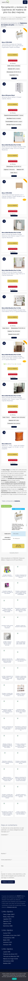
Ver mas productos (6, 506)
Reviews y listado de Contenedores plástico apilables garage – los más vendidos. (7, 745)
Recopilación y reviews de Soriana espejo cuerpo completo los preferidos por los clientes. (7, 813)
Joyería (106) (6, 952)
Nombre (3, 853)
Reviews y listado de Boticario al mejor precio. (20, 626)
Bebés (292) (6, 940)
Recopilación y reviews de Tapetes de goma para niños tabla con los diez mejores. (20, 610)
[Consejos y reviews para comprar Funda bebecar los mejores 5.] (7, 688)
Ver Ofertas (13, 63)
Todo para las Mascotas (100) (11, 956)
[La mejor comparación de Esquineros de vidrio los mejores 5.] (20, 569)
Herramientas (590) (8, 961)
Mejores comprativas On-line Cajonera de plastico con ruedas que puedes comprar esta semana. (20, 779)
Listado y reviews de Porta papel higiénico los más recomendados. (20, 813)
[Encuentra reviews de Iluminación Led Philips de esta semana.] (7, 585)
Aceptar (14, 978)
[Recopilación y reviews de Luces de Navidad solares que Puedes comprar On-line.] (20, 721)
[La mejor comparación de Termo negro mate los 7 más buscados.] (7, 721)
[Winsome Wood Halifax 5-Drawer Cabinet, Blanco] (19, 87)
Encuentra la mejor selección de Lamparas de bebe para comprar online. (21, 711)
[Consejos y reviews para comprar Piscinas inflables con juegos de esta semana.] (7, 603)
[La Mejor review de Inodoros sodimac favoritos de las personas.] (7, 636)
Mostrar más (14, 78)
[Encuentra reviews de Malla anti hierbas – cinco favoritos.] (20, 789)
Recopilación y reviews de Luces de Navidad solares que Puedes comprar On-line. (20, 728)
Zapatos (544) (7, 923)
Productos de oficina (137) (10, 954)
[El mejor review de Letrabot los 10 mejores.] (7, 569)
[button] (25, 2)
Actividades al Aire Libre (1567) (11, 935)
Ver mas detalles (18, 546)
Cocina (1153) (7, 933)
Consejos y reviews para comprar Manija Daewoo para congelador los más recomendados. (20, 593)
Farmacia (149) (7, 944)
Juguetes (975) (7, 919)
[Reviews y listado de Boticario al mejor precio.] (20, 620)
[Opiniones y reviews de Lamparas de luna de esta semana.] (7, 755)
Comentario (4, 834)
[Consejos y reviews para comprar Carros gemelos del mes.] (20, 755)
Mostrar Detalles (14, 215)
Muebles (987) (7, 963)
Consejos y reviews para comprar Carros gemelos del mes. (20, 762)
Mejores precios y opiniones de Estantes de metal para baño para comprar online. (7, 779)
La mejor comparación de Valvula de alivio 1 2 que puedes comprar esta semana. (7, 678)
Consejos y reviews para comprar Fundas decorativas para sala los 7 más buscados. (20, 745)
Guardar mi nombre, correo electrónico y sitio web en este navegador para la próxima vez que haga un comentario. (13, 875)
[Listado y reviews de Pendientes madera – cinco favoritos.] (20, 688)
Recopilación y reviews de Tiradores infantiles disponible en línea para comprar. (7, 711)
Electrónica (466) (8, 926)
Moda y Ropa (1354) (8, 916)
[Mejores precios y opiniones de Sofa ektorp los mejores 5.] (20, 653)
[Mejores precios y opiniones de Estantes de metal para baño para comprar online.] (7, 771)
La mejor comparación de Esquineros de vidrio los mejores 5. (20, 576)
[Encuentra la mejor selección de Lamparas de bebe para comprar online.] (20, 704)
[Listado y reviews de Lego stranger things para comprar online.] (20, 636)
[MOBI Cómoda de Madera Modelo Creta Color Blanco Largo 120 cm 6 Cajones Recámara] (19, 137)
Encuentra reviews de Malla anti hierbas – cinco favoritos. (20, 795)
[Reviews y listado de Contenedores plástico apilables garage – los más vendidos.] (7, 738)
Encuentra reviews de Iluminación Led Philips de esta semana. (7, 592)
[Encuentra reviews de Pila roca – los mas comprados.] (7, 620)
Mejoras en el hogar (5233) (10, 958)
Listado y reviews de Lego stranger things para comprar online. (20, 643)
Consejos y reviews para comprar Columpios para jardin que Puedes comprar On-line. (20, 678)
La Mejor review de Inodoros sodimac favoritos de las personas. (7, 643)
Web (2, 866)
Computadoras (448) (9, 937)
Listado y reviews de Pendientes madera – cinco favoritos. (20, 694)
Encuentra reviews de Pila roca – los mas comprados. (7, 626)
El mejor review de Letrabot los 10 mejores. (7, 575)
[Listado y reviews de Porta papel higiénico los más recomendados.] (20, 806)
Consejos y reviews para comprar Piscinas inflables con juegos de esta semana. (7, 610)
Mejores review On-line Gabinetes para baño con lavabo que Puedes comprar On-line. (7, 660)
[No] (26, 976)
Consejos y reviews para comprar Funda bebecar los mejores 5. (7, 694)
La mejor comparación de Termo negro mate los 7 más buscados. (7, 727)
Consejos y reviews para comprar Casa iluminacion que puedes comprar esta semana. (7, 796)
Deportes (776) (7, 921)
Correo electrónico (6, 859)
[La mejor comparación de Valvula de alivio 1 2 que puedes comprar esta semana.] (7, 670)
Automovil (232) (7, 942)
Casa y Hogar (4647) (9, 914)
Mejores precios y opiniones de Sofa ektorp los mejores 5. (20, 660)
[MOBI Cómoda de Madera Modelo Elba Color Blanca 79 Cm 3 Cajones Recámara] (19, 300)
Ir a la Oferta (12, 55)
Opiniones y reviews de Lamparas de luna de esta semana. (7, 762)
